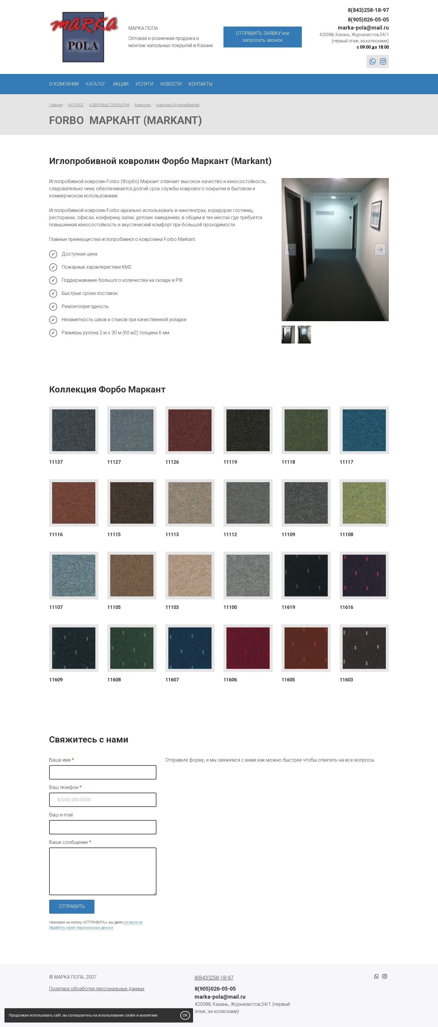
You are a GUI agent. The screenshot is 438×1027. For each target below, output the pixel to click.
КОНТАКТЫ (200, 84)
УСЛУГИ (144, 84)
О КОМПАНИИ (64, 84)
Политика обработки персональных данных (97, 989)
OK (185, 1015)
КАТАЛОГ (96, 84)
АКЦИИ (120, 84)
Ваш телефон (63, 787)
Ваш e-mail (61, 815)
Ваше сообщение (68, 842)
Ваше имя (60, 760)
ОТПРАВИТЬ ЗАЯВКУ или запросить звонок (262, 36)
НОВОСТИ (170, 84)
